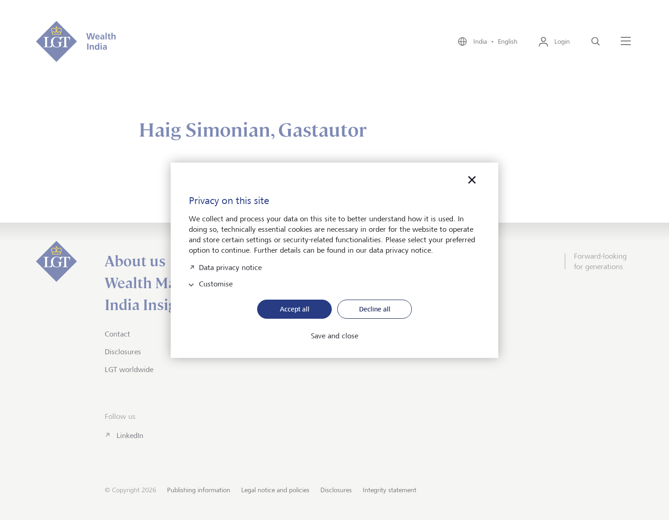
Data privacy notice (230, 266)
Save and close (334, 336)
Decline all (374, 309)
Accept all (294, 309)
